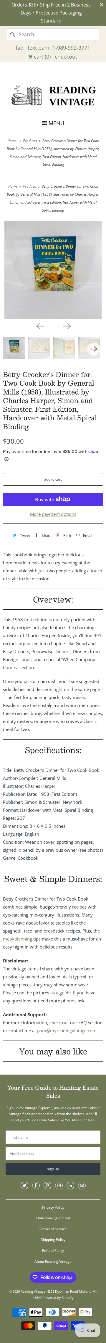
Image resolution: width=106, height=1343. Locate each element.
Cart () (41, 56)
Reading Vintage (33, 1291)
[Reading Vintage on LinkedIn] (70, 1185)
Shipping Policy (53, 1239)
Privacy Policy (53, 1207)
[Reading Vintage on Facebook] (36, 1185)
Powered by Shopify (58, 1297)
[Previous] (39, 325)
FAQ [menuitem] (20, 47)
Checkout (66, 56)
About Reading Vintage (53, 1261)
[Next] (66, 325)
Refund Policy (53, 1250)
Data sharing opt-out (53, 1217)
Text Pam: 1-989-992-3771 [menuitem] (59, 47)
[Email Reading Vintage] (82, 1185)
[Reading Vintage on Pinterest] (47, 1185)
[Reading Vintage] (53, 95)
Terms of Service (53, 1228)
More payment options (53, 514)
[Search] (13, 34)
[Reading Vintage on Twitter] (24, 1185)
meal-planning (17, 939)
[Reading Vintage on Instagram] (59, 1185)
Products (30, 140)
